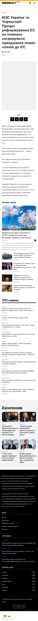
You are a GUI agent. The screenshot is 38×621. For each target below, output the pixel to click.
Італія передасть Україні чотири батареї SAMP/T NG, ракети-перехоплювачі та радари (24, 255)
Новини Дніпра (6, 332)
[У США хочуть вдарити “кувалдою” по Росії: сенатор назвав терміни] (10, 444)
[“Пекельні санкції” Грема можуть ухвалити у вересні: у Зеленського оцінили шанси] (27, 417)
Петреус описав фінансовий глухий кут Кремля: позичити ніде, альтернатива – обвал (27, 458)
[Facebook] (12, 119)
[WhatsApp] (26, 119)
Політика (4, 315)
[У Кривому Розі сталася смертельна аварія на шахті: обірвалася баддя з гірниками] (7, 278)
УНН (3, 143)
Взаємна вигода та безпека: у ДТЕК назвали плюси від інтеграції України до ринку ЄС (16, 235)
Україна (4, 12)
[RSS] (19, 606)
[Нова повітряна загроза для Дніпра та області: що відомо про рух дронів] (7, 288)
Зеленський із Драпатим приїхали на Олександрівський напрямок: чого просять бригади (10, 430)
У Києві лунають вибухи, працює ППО (15, 318)
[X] (17, 119)
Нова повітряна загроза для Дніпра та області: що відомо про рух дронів (24, 287)
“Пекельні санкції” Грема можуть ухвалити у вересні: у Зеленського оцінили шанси (27, 430)
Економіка (5, 229)
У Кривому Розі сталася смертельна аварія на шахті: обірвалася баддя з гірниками (23, 277)
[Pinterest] (21, 119)
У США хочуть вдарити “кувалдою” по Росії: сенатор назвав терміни (9, 457)
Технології (5, 369)
